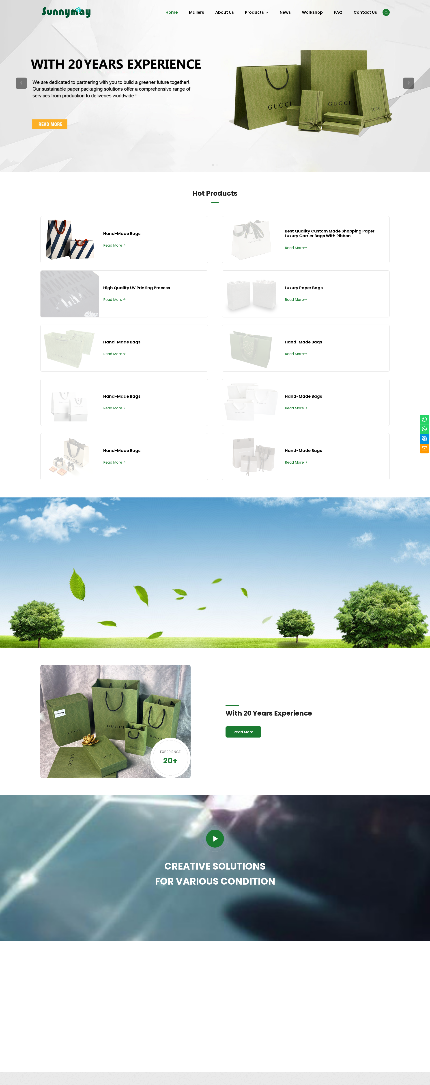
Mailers (196, 12)
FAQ (338, 12)
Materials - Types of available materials (170, 1005)
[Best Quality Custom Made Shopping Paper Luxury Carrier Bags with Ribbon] (251, 239)
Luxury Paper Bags (304, 287)
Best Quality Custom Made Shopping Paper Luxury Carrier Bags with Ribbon (329, 233)
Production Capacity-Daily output (337, 1005)
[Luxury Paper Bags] (251, 294)
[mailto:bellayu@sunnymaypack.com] (424, 448)
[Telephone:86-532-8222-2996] (424, 419)
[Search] (386, 12)
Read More (79, 606)
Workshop (312, 12)
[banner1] (215, 86)
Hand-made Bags (121, 233)
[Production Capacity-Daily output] (343, 972)
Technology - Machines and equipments (253, 1005)
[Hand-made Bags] (70, 239)
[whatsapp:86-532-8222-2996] (424, 429)
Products (254, 12)
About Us (224, 12)
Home (172, 12)
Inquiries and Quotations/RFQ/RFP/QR (77, 1005)
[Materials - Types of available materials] (171, 972)
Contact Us (365, 12)
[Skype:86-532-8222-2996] (424, 439)
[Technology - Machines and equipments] (257, 972)
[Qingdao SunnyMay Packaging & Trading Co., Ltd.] (67, 12)
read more (61, 1040)
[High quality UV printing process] (70, 294)
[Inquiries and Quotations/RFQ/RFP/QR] (86, 972)
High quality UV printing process (136, 287)
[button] (21, 83)
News (285, 12)
